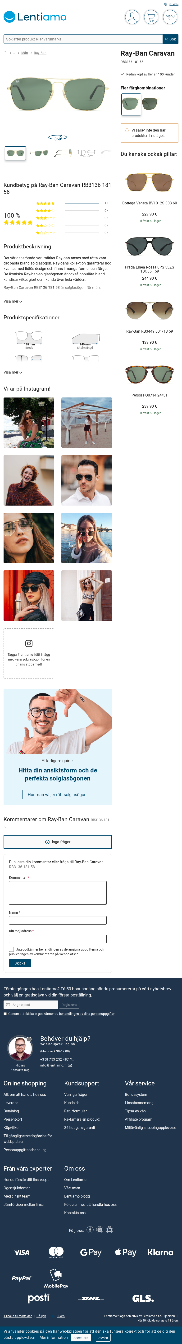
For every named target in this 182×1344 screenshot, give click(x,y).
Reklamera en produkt (82, 1119)
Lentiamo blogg (77, 1196)
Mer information (54, 1337)
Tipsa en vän (135, 1111)
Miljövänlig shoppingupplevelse (150, 1127)
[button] (15, 153)
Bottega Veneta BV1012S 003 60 (149, 203)
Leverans (11, 1102)
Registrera (69, 1004)
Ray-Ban (40, 52)
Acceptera (80, 1337)
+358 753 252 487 (54, 1059)
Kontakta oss (75, 1213)
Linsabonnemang (139, 1102)
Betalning (11, 1111)
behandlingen (49, 949)
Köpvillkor (12, 1127)
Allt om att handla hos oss (25, 1094)
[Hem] (5, 52)
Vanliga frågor (75, 1094)
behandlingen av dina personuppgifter (86, 1013)
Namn (14, 912)
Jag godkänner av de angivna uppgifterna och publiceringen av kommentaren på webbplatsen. (56, 951)
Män (24, 52)
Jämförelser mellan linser (24, 1204)
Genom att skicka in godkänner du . (61, 1013)
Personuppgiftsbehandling (25, 1149)
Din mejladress (21, 931)
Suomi (173, 4)
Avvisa (103, 1337)
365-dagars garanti (79, 1127)
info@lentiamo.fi (53, 1065)
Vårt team (72, 1188)
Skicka (20, 963)
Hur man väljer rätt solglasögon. (58, 794)
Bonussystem (136, 1094)
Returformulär (75, 1111)
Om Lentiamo (75, 1179)
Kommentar (19, 877)
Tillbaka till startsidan (18, 1316)
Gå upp (41, 1316)
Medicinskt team (17, 1196)
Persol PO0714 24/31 (150, 395)
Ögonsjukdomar (17, 1188)
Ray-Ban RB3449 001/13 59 (149, 331)
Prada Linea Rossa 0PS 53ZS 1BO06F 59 (149, 269)
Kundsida (72, 1102)
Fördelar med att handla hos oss (90, 1204)
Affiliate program (138, 1119)
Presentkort (13, 1119)
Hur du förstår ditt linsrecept (26, 1179)
